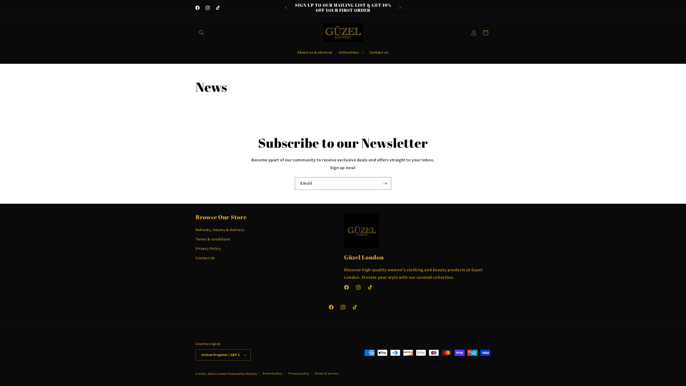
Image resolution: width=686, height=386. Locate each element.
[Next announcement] (400, 8)
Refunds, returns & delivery (220, 229)
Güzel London (217, 374)
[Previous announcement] (286, 8)
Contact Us (205, 257)
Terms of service (326, 373)
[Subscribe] (385, 183)
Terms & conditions (213, 239)
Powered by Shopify (242, 374)
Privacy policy (298, 373)
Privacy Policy (208, 248)
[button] (201, 33)
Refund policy (273, 373)
